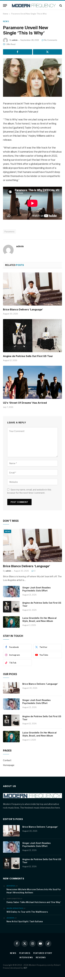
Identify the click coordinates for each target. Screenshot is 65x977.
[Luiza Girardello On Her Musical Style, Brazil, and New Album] (11, 622)
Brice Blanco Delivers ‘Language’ (23, 309)
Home (5, 14)
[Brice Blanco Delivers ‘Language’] (32, 288)
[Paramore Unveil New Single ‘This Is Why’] (32, 77)
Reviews (41, 957)
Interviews (26, 957)
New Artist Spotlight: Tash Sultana (24, 921)
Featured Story (42, 953)
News (6, 21)
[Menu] (5, 5)
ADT (25, 968)
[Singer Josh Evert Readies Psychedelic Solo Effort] (11, 591)
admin (15, 40)
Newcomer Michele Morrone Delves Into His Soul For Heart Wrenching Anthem (33, 891)
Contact (7, 760)
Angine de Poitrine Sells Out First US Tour (28, 356)
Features (24, 953)
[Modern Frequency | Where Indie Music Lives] (34, 5)
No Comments (50, 40)
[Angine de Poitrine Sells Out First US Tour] (32, 335)
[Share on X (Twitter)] (47, 52)
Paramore (9, 231)
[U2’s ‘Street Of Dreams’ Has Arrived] (32, 382)
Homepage (8, 765)
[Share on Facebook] (17, 52)
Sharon (10, 918)
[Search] (60, 5)
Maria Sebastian (14, 908)
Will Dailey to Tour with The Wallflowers (27, 912)
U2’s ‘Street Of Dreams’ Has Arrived (25, 402)
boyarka (10, 886)
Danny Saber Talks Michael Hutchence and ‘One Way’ (33, 902)
